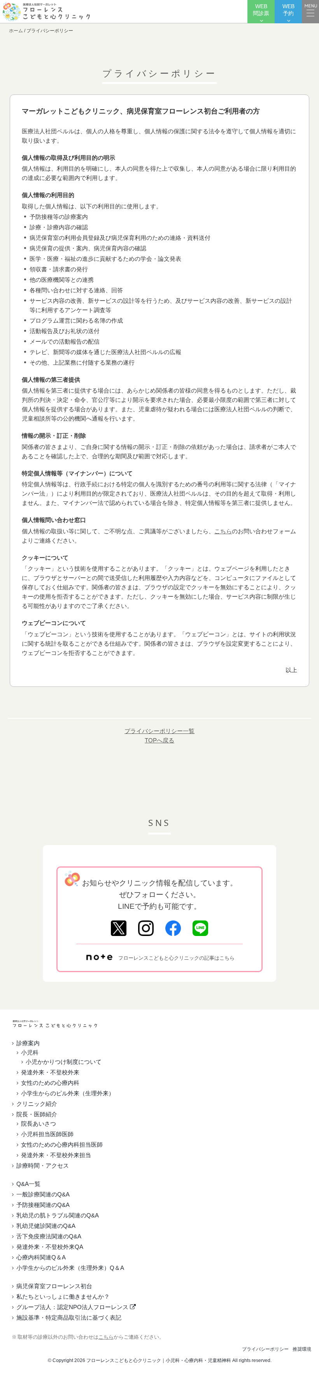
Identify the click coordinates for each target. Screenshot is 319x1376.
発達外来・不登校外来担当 (56, 1155)
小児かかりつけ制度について (64, 1061)
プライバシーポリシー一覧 (159, 731)
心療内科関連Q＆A (41, 1257)
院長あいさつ (38, 1123)
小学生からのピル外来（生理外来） (67, 1093)
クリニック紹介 (36, 1103)
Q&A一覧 (28, 1183)
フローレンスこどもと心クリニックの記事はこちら (176, 958)
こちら (223, 531)
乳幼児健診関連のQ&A (45, 1225)
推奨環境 (302, 1349)
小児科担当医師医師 (47, 1134)
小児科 (30, 1052)
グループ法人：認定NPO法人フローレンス (73, 1307)
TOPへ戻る (159, 740)
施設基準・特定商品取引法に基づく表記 (68, 1317)
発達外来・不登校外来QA (49, 1246)
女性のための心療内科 (50, 1082)
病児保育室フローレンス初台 (54, 1286)
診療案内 (28, 1043)
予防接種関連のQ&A (43, 1204)
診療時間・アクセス (42, 1165)
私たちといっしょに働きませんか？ (63, 1296)
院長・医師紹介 (36, 1114)
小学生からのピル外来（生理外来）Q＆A (70, 1267)
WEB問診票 (261, 9)
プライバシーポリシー (265, 1349)
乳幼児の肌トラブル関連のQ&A (57, 1215)
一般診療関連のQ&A (43, 1194)
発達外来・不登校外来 (50, 1072)
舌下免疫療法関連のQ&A (48, 1236)
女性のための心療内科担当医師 (62, 1144)
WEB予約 (288, 9)
